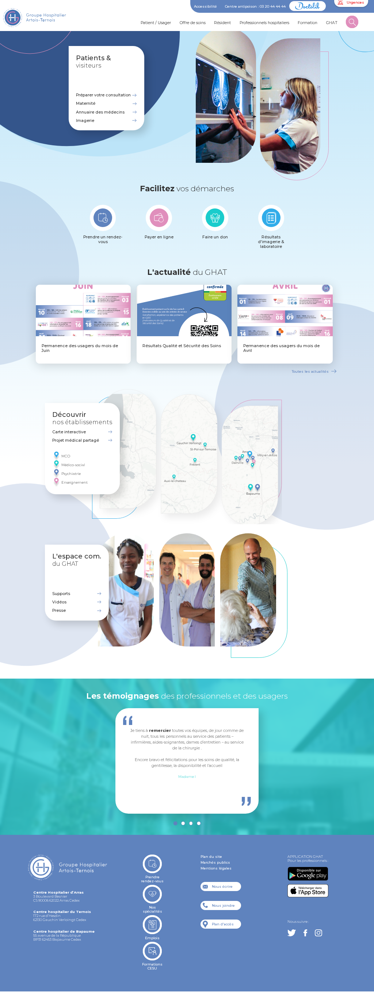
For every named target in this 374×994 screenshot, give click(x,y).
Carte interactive (69, 432)
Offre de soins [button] (193, 22)
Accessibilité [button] (205, 6)
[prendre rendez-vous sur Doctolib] (307, 10)
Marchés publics (215, 862)
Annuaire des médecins (100, 112)
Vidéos (59, 602)
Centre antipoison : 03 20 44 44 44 (255, 6)
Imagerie (85, 120)
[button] (352, 23)
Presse (59, 610)
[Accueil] (41, 19)
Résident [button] (222, 22)
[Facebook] (305, 933)
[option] (187, 753)
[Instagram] (318, 933)
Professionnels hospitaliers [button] (264, 22)
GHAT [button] (331, 22)
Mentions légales (216, 868)
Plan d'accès (223, 924)
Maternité (85, 103)
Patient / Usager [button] (156, 22)
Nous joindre (223, 905)
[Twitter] (291, 933)
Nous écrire (222, 886)
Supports (61, 593)
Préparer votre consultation (103, 95)
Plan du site (211, 857)
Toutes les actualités (310, 371)
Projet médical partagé (75, 440)
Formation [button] (307, 22)
